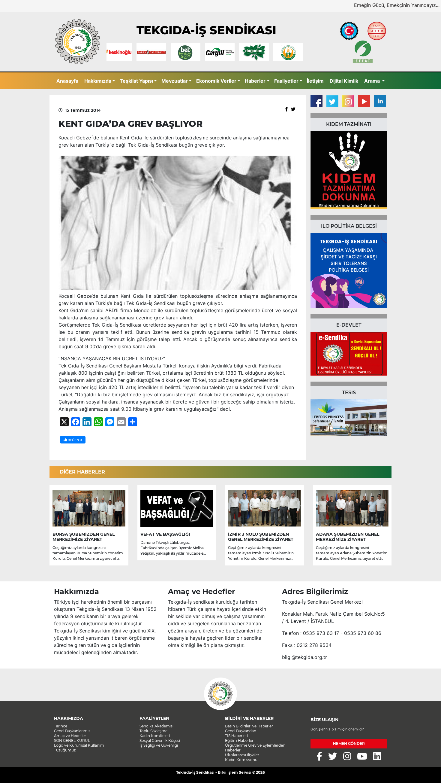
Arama (372, 81)
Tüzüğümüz (65, 750)
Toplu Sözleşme (153, 731)
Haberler (255, 81)
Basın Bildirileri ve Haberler (249, 726)
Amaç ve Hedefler (70, 735)
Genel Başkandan (240, 731)
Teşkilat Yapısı (136, 81)
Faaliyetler (286, 81)
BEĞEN (74, 440)
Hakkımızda (97, 81)
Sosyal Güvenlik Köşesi (160, 740)
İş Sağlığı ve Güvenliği (159, 745)
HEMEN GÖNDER (349, 743)
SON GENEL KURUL (72, 740)
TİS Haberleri (236, 735)
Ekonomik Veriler (216, 81)
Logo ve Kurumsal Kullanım (79, 745)
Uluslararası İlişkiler (242, 755)
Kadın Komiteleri (155, 735)
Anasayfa (67, 81)
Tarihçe (60, 726)
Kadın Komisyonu (241, 759)
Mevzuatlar (174, 81)
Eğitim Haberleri (239, 740)
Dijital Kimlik (344, 81)
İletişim (315, 81)
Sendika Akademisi (156, 726)
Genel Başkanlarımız (72, 731)
